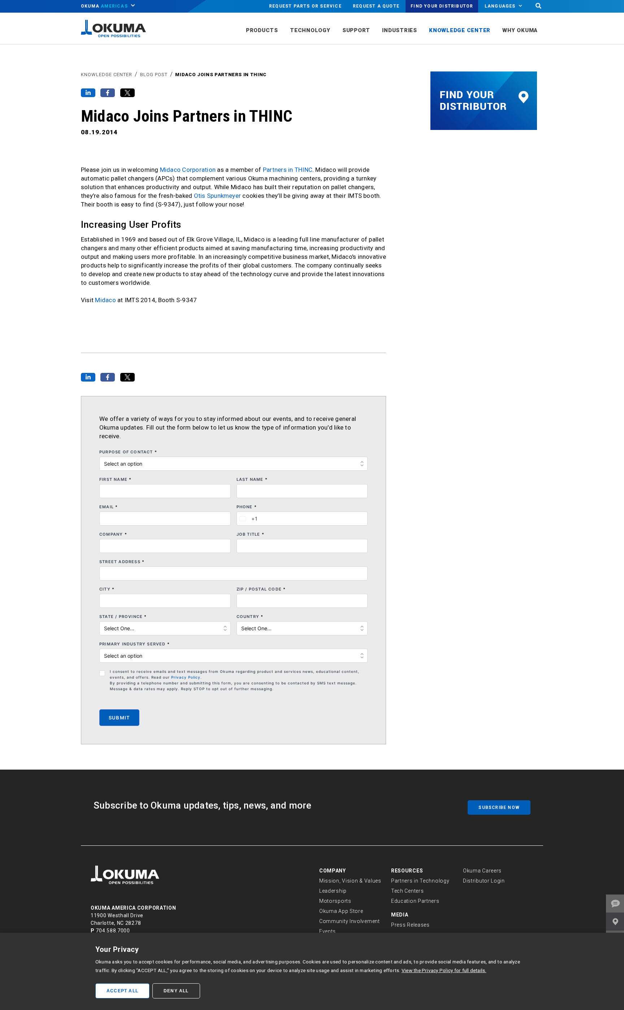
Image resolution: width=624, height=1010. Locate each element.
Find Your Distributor (442, 6)
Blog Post (154, 74)
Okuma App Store (341, 911)
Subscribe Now (499, 807)
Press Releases (410, 925)
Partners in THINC (287, 169)
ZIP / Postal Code (261, 589)
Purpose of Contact (128, 451)
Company (113, 534)
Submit (119, 718)
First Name (115, 479)
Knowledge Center (106, 74)
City (106, 589)
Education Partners (415, 901)
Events (327, 931)
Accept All (122, 990)
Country (250, 616)
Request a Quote (376, 6)
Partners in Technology (420, 881)
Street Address (121, 561)
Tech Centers (407, 891)
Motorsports (335, 901)
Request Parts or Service (305, 6)
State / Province (123, 616)
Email (108, 506)
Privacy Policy (185, 677)
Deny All (176, 990)
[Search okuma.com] (538, 6)
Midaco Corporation (188, 169)
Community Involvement (349, 921)
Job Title (250, 534)
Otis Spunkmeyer (217, 195)
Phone (247, 506)
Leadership (333, 891)
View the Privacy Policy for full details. (444, 970)
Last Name (252, 479)
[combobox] (247, 518)
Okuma (104, 6)
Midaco (105, 300)
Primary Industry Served (134, 644)
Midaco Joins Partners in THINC (220, 74)
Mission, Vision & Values (350, 881)
